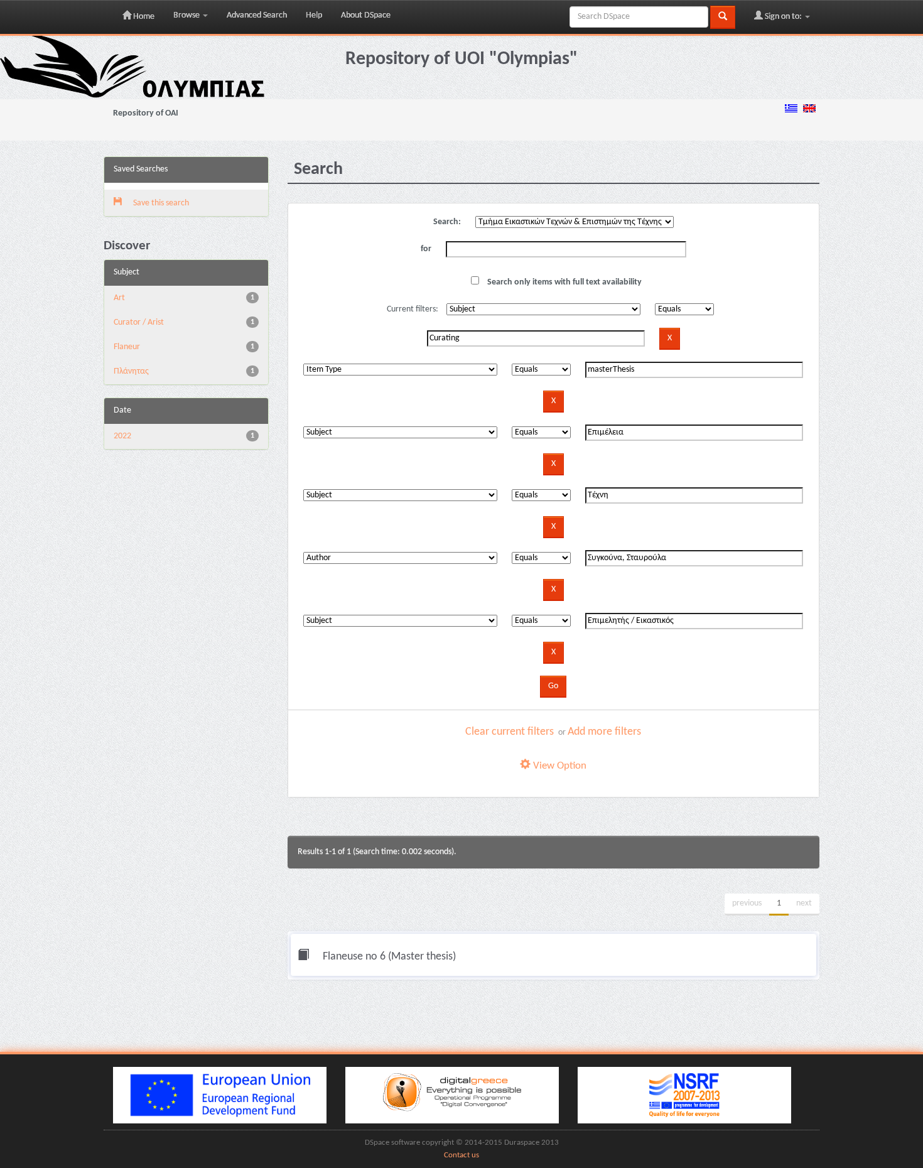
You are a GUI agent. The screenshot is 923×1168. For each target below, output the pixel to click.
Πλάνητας (131, 371)
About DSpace (366, 15)
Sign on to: (783, 16)
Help (314, 15)
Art (119, 298)
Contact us (461, 1155)
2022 (122, 436)
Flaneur (127, 347)
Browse (187, 15)
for (426, 249)
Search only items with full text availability (563, 282)
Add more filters (604, 732)
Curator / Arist (139, 322)
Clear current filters (509, 732)
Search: (447, 222)
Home (142, 16)
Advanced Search (257, 15)
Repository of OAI (145, 113)
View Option (558, 765)
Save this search (160, 203)
